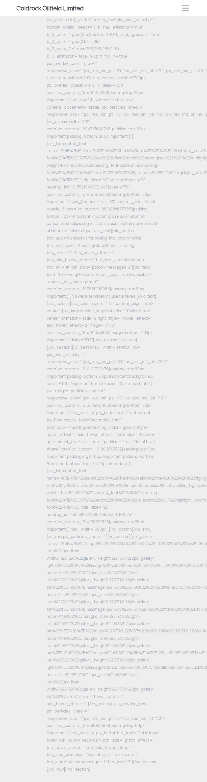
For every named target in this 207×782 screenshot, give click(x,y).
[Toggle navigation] (185, 8)
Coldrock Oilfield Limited (50, 8)
